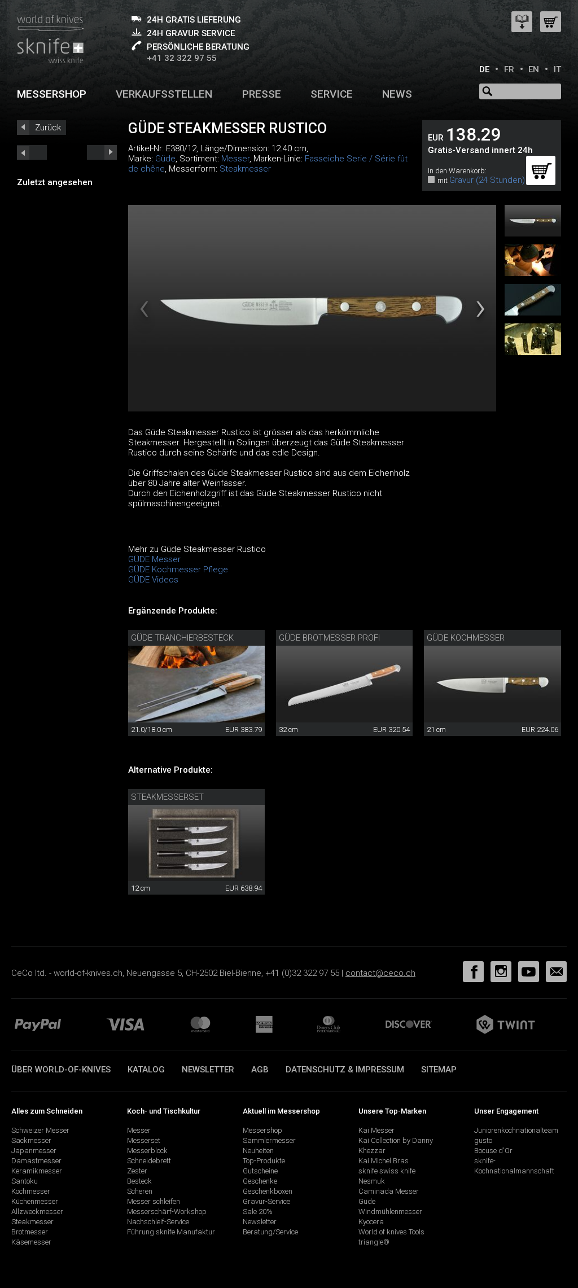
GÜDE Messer (154, 559)
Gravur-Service (266, 1201)
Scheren (139, 1191)
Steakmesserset (167, 797)
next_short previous (32, 152)
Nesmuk (371, 1181)
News (397, 93)
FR (509, 69)
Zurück (48, 127)
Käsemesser (31, 1242)
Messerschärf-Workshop (167, 1211)
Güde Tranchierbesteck (182, 638)
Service (331, 93)
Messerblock (147, 1150)
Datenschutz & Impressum (345, 1069)
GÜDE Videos (153, 580)
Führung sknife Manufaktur (171, 1232)
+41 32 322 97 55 (182, 58)
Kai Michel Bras (383, 1160)
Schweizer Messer (40, 1130)
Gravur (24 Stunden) (487, 180)
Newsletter (208, 1069)
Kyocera (371, 1221)
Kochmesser (30, 1191)
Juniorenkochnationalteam (516, 1130)
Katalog (146, 1069)
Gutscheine (260, 1171)
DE (484, 69)
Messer (235, 159)
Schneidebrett (149, 1160)
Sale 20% (258, 1211)
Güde (165, 159)
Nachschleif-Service (158, 1221)
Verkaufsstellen (164, 93)
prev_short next (102, 152)
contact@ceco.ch (380, 973)
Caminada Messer (388, 1191)
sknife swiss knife (386, 1171)
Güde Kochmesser (466, 638)
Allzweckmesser (37, 1211)
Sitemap (439, 1069)
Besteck (139, 1181)
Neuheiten (258, 1150)
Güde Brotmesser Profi (329, 638)
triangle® (373, 1242)
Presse (261, 93)
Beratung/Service (270, 1232)
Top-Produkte (264, 1160)
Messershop (51, 93)
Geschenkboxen (267, 1191)
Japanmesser (33, 1150)
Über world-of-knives (61, 1069)
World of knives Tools (391, 1232)
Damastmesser (36, 1160)
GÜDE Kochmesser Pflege (178, 569)
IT (557, 69)
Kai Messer (376, 1130)
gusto (483, 1140)
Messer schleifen (153, 1201)
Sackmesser (31, 1140)
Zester (137, 1171)
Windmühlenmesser (390, 1211)
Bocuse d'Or (493, 1150)
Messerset (143, 1140)
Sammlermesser (269, 1140)
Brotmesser (29, 1232)
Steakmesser (245, 169)
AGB (260, 1069)
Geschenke (260, 1181)
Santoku (24, 1181)
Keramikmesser (36, 1171)
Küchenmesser (34, 1201)
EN (533, 69)
